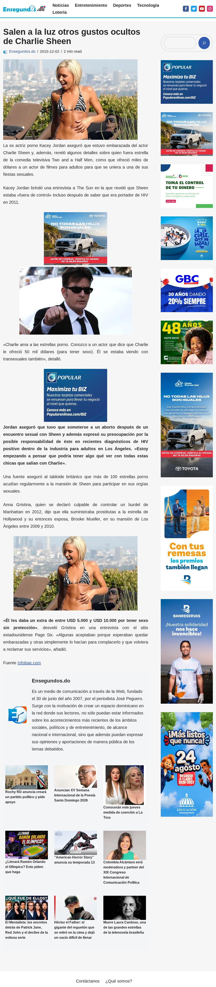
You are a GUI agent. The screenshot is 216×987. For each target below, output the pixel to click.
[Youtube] (202, 9)
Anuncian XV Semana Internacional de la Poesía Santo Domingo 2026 (74, 795)
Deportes (122, 5)
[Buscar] (204, 43)
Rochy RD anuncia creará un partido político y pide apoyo (25, 797)
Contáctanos (88, 981)
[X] (194, 9)
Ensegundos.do (22, 51)
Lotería (60, 12)
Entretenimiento (91, 5)
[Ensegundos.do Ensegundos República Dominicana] (24, 8)
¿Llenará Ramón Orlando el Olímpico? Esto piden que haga (25, 867)
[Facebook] (186, 9)
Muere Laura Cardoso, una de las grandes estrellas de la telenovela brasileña (124, 927)
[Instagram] (210, 9)
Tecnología (148, 5)
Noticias (61, 5)
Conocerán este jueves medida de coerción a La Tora (123, 812)
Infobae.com (29, 662)
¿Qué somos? (118, 981)
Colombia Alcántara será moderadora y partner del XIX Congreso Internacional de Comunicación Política (123, 872)
